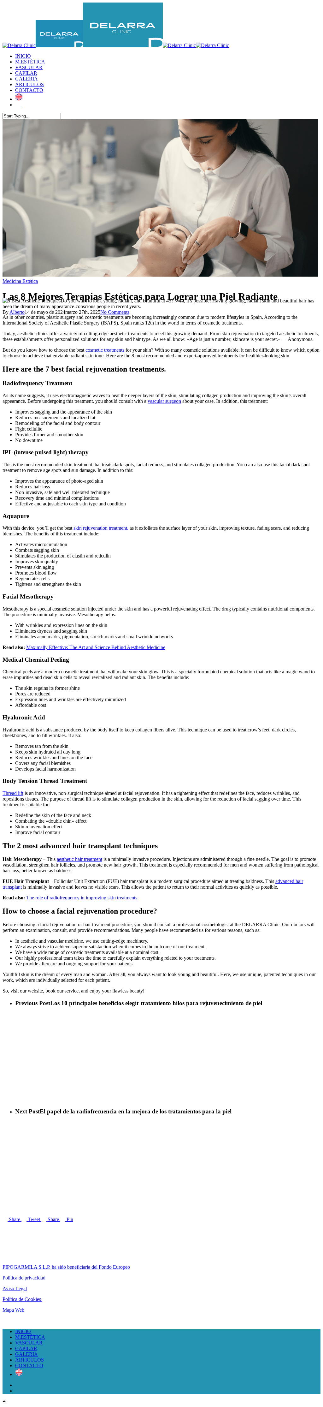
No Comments (114, 312)
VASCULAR (29, 67)
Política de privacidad (24, 1277)
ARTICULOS (29, 84)
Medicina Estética (20, 281)
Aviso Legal (15, 1288)
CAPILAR (26, 73)
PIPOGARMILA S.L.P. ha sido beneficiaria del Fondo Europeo (66, 1267)
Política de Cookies (22, 1299)
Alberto (17, 312)
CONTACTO (29, 90)
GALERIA (26, 78)
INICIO (23, 56)
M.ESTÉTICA (30, 61)
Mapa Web (13, 1310)
